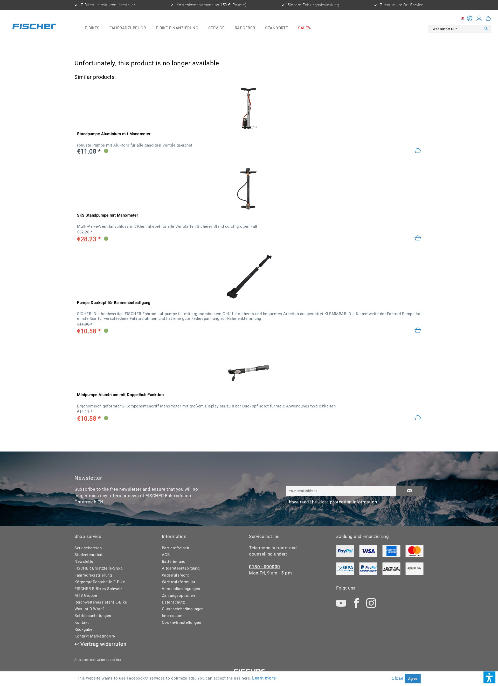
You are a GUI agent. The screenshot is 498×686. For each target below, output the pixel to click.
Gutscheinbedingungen (183, 609)
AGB (166, 554)
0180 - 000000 (264, 566)
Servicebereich (88, 548)
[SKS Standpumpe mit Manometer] (249, 189)
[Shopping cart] (488, 18)
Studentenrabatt (89, 554)
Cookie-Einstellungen (181, 622)
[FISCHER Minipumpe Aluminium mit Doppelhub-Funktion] (249, 369)
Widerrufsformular (179, 582)
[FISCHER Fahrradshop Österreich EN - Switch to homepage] (34, 27)
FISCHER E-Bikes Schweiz (98, 588)
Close (398, 678)
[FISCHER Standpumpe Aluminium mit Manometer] (249, 108)
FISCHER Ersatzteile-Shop (98, 568)
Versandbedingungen (181, 588)
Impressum (172, 615)
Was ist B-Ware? (89, 609)
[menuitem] (92, 28)
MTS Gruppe (85, 595)
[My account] (479, 18)
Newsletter (84, 561)
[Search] (486, 29)
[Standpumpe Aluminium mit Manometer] (417, 151)
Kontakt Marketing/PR (94, 636)
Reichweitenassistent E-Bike (100, 602)
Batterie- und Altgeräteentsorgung (181, 565)
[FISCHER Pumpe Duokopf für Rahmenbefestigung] (249, 276)
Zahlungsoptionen (178, 595)
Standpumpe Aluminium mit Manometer (113, 133)
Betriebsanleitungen (92, 615)
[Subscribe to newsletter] (409, 491)
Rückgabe (83, 629)
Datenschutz (173, 602)
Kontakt (81, 622)
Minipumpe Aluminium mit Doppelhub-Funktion (120, 394)
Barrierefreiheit (176, 548)
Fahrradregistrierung (93, 575)
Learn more (264, 678)
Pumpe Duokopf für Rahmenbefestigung (113, 302)
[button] (489, 677)
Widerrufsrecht (175, 575)
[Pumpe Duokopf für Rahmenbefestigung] (417, 330)
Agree (413, 679)
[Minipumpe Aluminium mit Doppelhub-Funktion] (417, 418)
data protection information (348, 501)
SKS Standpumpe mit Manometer (107, 215)
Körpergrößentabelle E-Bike (99, 582)
